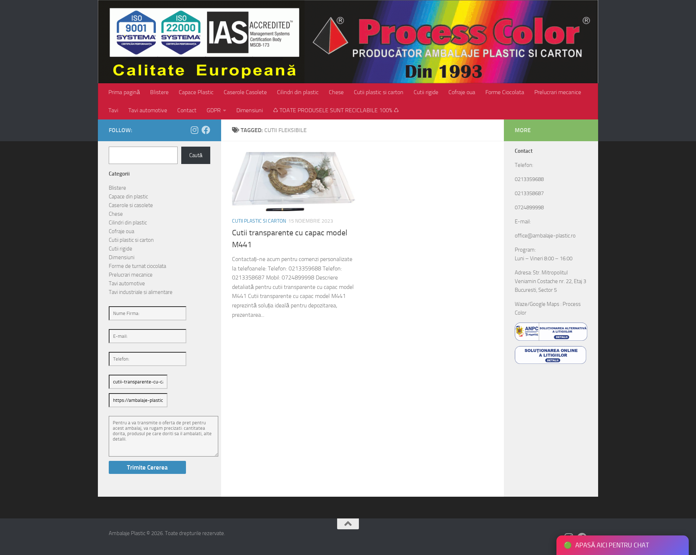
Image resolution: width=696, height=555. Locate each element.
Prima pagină (124, 92)
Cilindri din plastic (298, 92)
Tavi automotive (147, 110)
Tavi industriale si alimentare (141, 292)
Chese (336, 92)
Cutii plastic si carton (378, 92)
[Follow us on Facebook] (206, 130)
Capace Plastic (196, 92)
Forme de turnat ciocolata (137, 266)
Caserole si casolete (131, 205)
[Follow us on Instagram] (194, 130)
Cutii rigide (426, 92)
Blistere (159, 92)
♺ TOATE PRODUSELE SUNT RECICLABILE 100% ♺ (336, 110)
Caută (195, 155)
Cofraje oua (461, 92)
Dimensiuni (249, 110)
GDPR (214, 110)
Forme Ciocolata (504, 92)
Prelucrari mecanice (557, 92)
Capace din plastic (128, 196)
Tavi (113, 110)
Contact (186, 110)
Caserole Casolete (245, 92)
